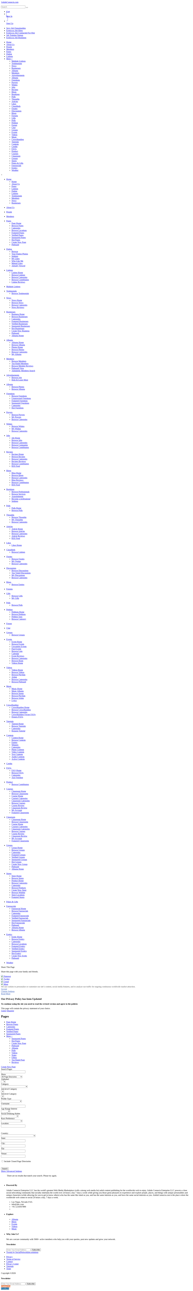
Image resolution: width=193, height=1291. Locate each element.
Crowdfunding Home (20, 707)
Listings (9, 56)
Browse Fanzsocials (20, 911)
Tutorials (15, 142)
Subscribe (36, 1250)
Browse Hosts (17, 661)
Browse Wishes (18, 426)
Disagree (10, 1011)
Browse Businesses (20, 316)
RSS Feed (16, 466)
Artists (14, 677)
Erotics (14, 168)
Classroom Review (19, 808)
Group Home (17, 848)
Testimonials (17, 63)
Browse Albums (18, 345)
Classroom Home (19, 791)
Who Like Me (17, 261)
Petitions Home (18, 612)
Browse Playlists (18, 675)
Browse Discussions (20, 570)
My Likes (16, 258)
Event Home (17, 642)
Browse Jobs (17, 440)
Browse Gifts (17, 596)
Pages (8, 51)
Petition (15, 123)
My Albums (16, 354)
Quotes (14, 108)
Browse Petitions (19, 614)
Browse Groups (18, 635)
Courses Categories (20, 798)
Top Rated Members (20, 363)
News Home (17, 300)
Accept (4, 989)
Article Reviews (18, 536)
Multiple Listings (19, 61)
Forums (15, 116)
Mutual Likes (17, 263)
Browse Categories (19, 277)
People (9, 47)
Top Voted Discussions (21, 573)
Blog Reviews (17, 480)
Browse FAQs (18, 773)
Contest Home (18, 738)
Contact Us (5, 1286)
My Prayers (16, 417)
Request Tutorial (18, 731)
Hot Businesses (18, 328)
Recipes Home (18, 454)
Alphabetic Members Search (23, 371)
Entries (14, 742)
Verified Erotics (18, 949)
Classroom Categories (21, 801)
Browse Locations (19, 230)
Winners (15, 745)
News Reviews (18, 307)
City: (3, 1143)
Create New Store (19, 890)
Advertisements (18, 75)
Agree (3, 1011)
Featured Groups (18, 855)
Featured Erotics (18, 946)
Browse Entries (18, 584)
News (14, 66)
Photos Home (17, 347)
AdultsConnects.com (9, 2)
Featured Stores (18, 897)
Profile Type (6, 1099)
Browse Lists (17, 651)
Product (15, 151)
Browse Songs (18, 693)
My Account (17, 810)
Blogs (14, 92)
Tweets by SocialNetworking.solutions (22, 1252)
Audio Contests (18, 757)
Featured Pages (18, 233)
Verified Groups (18, 857)
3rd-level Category (9, 1094)
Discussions (16, 111)
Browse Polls (17, 510)
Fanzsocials (16, 165)
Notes (14, 1055)
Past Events (16, 649)
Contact (9, 1261)
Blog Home (16, 473)
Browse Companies (20, 445)
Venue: (4, 1153)
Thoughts (15, 99)
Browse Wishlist (18, 892)
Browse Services (18, 494)
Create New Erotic (19, 956)
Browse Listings (18, 275)
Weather (15, 170)
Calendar (15, 653)
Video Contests (18, 752)
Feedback (5, 1289)
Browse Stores (18, 878)
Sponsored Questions (20, 403)
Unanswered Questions (21, 398)
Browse (15, 251)
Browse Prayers (18, 415)
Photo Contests (18, 749)
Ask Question (17, 777)
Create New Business (20, 331)
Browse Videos (18, 672)
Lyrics (14, 700)
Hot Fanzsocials (18, 923)
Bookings (16, 94)
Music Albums (18, 691)
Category (5, 1084)
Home (8, 42)
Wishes (14, 85)
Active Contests (18, 759)
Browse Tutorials (19, 726)
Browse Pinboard (19, 682)
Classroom (16, 156)
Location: (5, 1123)
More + (9, 1036)
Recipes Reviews (19, 461)
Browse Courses (18, 803)
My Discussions (18, 575)
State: (3, 1138)
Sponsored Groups (19, 859)
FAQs (14, 149)
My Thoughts (17, 520)
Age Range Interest (9, 1109)
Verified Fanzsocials (20, 918)
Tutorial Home (18, 724)
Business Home (18, 314)
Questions (16, 80)
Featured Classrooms (20, 812)
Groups (15, 130)
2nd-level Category (9, 1089)
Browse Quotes (18, 559)
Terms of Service (13, 1259)
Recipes (15, 89)
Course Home (17, 796)
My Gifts (15, 598)
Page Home (16, 223)
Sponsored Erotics (19, 951)
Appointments (17, 496)
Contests (15, 144)
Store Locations (18, 895)
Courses (15, 154)
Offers (14, 1057)
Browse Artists (18, 698)
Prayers (15, 82)
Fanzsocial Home (19, 908)
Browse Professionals (20, 492)
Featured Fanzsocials (20, 916)
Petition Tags (17, 617)
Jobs (13, 87)
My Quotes (16, 561)
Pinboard (15, 245)
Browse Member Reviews (22, 366)
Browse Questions (19, 396)
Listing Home (17, 272)
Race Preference (8, 1118)
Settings (15, 256)
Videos (14, 135)
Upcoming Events (19, 646)
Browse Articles (18, 531)
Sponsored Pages (19, 237)
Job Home (16, 438)
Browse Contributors (20, 280)
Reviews (15, 1062)
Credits (14, 146)
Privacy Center (12, 1264)
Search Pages (6, 1069)
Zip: (2, 1148)
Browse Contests (19, 740)
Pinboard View (18, 368)
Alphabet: (5, 1079)
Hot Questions (18, 408)
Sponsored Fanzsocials (21, 920)
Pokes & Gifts (17, 163)
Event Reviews (18, 656)
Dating (9, 54)
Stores (14, 161)
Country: (4, 1133)
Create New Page (19, 242)
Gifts (14, 118)
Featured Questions (20, 401)
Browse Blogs (17, 475)
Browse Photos (18, 349)
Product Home (18, 881)
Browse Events (18, 644)
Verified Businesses (20, 324)
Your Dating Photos (20, 254)
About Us (10, 44)
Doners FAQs (17, 717)
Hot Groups (16, 862)
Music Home (17, 689)
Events (14, 132)
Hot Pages (16, 240)
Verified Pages (18, 235)
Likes (14, 104)
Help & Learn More (20, 380)
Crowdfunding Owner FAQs (24, 714)
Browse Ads (17, 377)
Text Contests (17, 754)
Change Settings (8, 991)
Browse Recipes (18, 457)
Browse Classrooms (20, 794)
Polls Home (16, 508)
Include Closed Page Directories (17, 1161)
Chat (13, 127)
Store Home (17, 876)
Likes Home (17, 545)
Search (4, 1169)
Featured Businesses (20, 321)
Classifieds (16, 106)
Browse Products (19, 888)
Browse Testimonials (20, 293)
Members (10, 49)
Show (3, 1074)
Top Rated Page (18, 1060)
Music (14, 137)
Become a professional (21, 499)
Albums (15, 70)
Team (8, 1269)
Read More (5, 994)
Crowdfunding (18, 139)
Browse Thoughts (19, 517)
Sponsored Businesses (21, 326)
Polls (14, 97)
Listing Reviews (18, 282)
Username (5, 1103)
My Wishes (16, 429)
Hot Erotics (16, 953)
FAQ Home (16, 770)
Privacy (9, 1257)
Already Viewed (18, 266)
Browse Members (19, 361)
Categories (16, 228)
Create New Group (19, 864)
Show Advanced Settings (11, 1171)
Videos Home (17, 663)
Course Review (18, 805)
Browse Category (19, 619)
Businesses (16, 68)
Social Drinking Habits (10, 1113)
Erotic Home (17, 937)
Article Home (17, 529)
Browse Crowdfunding (21, 710)
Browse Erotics (18, 939)
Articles (15, 101)
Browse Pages (17, 226)
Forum (14, 125)
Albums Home (18, 335)
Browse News (17, 303)
